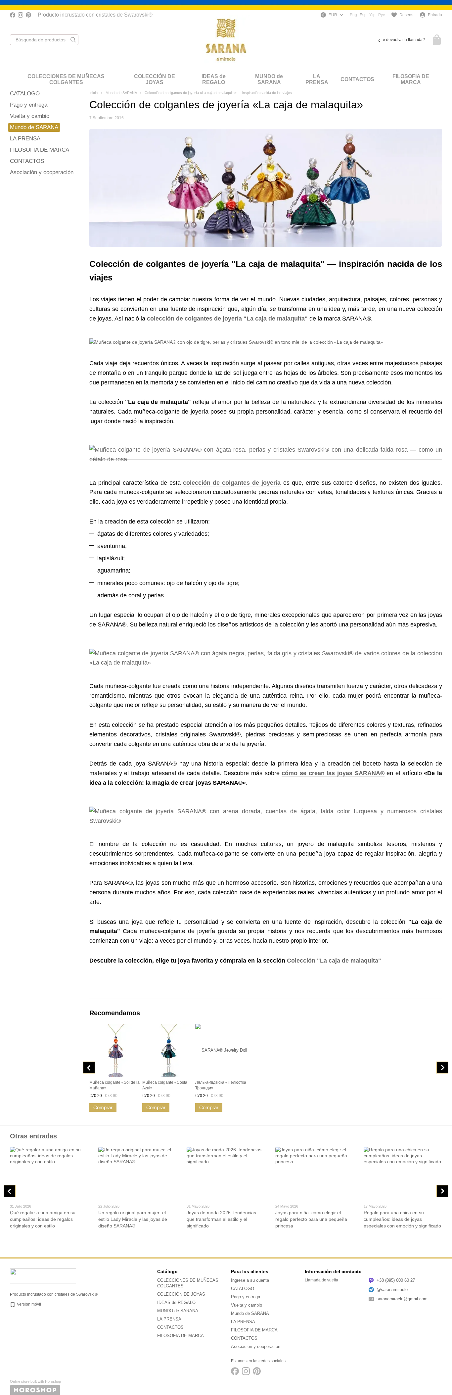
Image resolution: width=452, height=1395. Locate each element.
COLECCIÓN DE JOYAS (154, 79)
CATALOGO (25, 93)
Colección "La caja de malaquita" (334, 960)
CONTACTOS (357, 79)
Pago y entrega (28, 105)
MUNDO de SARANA (269, 79)
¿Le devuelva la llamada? (401, 39)
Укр (372, 15)
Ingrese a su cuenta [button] (250, 1280)
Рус (381, 15)
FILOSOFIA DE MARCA (410, 79)
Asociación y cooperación (41, 172)
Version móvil (28, 1304)
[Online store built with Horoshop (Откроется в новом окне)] (35, 1387)
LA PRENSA (316, 79)
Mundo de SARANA (34, 127)
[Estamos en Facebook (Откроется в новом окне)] (12, 15)
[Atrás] (89, 1067)
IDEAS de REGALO (214, 79)
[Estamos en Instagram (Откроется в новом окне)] (20, 15)
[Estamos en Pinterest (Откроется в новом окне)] (28, 15)
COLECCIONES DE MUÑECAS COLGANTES (66, 79)
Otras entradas (33, 1136)
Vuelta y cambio (29, 116)
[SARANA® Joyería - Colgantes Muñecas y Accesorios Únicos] (43, 1275)
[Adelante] (442, 1067)
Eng (353, 15)
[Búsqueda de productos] (73, 39)
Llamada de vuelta (321, 1280)
